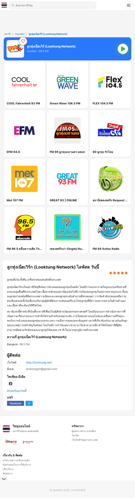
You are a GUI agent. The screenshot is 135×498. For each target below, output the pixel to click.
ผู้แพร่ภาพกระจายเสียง (84, 431)
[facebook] (10, 383)
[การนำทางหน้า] (128, 5)
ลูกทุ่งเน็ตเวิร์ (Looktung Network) (48, 33)
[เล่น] (122, 48)
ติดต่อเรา (8, 473)
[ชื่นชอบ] (23, 41)
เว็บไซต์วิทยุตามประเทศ (85, 439)
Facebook (15, 403)
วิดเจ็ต (75, 435)
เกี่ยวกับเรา (9, 469)
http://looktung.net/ (39, 362)
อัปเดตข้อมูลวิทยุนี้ (17, 390)
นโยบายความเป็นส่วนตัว (16, 460)
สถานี (7, 33)
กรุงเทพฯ (19, 33)
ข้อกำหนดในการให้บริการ (17, 464)
